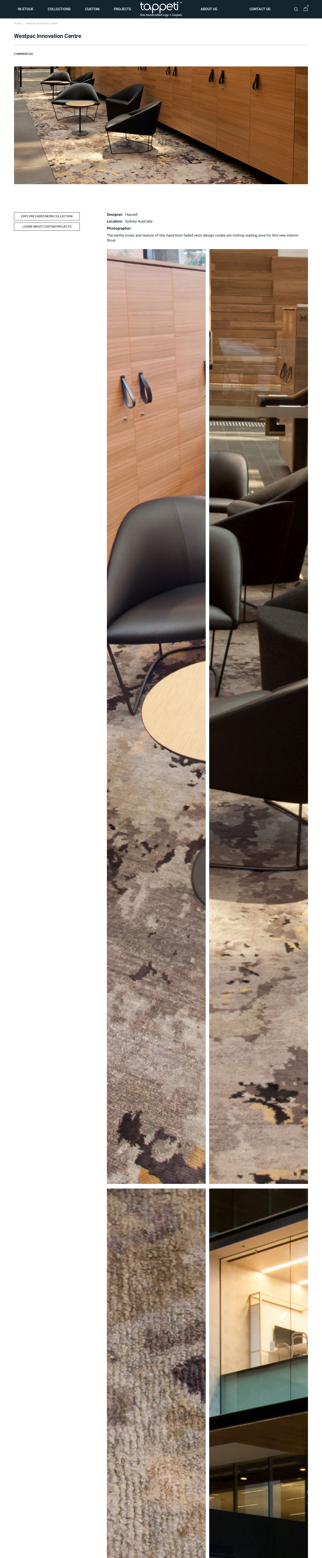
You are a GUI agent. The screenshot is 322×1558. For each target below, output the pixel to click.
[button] (296, 9)
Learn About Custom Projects (47, 226)
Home (17, 23)
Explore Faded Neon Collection (47, 216)
